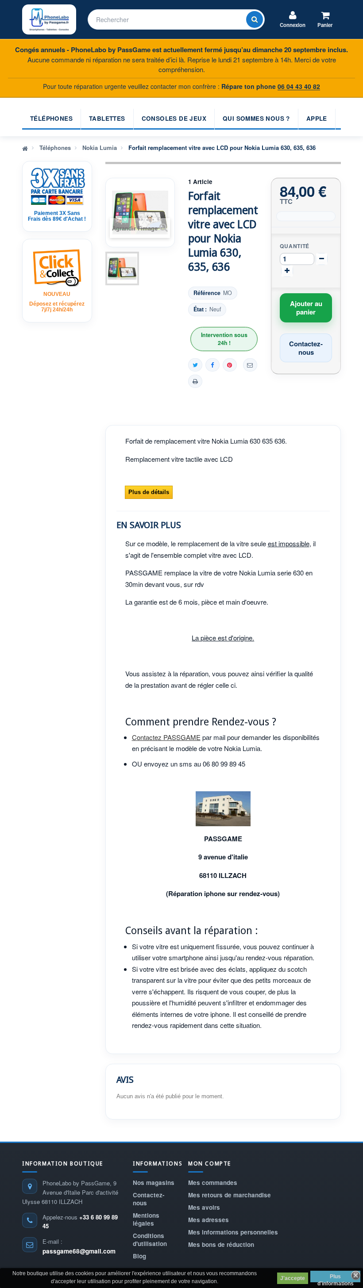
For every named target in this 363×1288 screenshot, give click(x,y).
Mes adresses (208, 1219)
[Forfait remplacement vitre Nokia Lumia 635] (122, 268)
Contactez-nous (149, 1199)
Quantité (294, 246)
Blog (139, 1256)
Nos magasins (153, 1182)
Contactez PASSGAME (166, 737)
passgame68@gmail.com (79, 1251)
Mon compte (209, 1163)
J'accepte (292, 1278)
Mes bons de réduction (221, 1244)
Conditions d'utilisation (150, 1239)
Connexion (292, 25)
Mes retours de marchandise (229, 1195)
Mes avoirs (204, 1207)
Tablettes (107, 118)
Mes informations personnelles (233, 1232)
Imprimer (195, 381)
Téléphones (51, 118)
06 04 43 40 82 (299, 86)
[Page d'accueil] (25, 148)
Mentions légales (146, 1219)
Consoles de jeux (174, 118)
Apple (316, 118)
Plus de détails (148, 492)
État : (200, 309)
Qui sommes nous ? (256, 118)
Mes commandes (212, 1182)
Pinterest (230, 365)
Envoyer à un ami (250, 365)
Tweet (195, 365)
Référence (206, 293)
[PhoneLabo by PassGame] (49, 19)
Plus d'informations (335, 1277)
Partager (212, 365)
